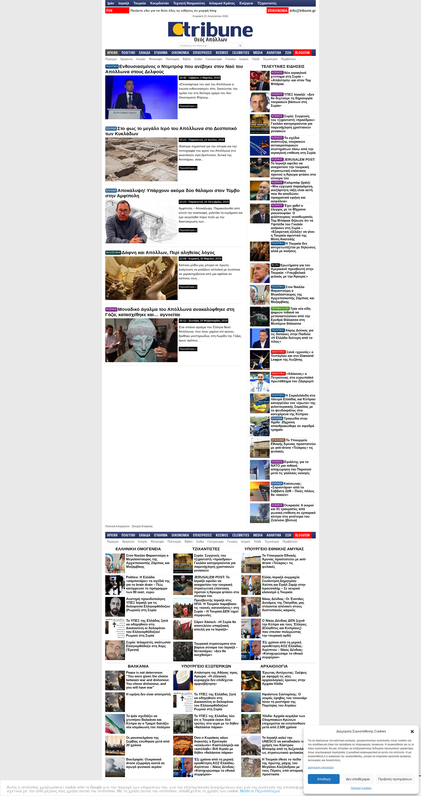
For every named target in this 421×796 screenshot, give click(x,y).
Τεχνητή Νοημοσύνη (189, 3)
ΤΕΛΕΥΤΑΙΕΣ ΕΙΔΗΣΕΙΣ (283, 66)
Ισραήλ (123, 3)
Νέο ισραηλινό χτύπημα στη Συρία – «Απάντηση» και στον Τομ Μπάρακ (291, 78)
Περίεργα (111, 59)
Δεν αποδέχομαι (358, 779)
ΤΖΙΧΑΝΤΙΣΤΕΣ (206, 549)
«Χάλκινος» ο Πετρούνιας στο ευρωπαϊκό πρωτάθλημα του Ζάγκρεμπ (292, 377)
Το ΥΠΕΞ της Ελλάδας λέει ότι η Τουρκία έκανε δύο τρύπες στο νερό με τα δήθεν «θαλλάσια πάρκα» (216, 721)
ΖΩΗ (288, 52)
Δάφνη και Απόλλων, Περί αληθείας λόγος (168, 252)
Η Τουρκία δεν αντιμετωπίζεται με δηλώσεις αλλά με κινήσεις (293, 247)
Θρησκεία (126, 59)
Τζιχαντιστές (267, 3)
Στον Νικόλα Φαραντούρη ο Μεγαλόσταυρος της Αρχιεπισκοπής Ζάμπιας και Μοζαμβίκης (292, 294)
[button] (412, 731)
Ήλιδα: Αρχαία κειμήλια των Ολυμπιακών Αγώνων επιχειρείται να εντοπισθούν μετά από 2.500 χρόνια (283, 721)
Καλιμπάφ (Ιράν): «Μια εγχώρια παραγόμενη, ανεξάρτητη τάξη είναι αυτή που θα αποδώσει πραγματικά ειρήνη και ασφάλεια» (292, 192)
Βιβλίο (187, 59)
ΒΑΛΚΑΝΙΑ (138, 666)
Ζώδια (198, 59)
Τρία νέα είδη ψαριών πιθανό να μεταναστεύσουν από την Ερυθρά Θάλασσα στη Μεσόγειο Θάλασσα (290, 316)
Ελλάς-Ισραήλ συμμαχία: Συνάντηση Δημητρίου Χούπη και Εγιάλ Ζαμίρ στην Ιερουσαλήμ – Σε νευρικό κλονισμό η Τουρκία (283, 584)
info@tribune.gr (303, 10)
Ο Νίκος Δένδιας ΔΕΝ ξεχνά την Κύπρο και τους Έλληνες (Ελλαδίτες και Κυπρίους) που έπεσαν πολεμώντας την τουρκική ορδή (284, 628)
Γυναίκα (230, 59)
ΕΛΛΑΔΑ (144, 52)
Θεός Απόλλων (210, 39)
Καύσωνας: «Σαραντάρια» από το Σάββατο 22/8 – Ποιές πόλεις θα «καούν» (292, 489)
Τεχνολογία (270, 59)
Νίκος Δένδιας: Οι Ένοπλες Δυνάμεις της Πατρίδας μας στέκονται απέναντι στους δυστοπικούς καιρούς (283, 604)
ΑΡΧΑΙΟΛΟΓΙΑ (274, 666)
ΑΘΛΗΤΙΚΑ (274, 52)
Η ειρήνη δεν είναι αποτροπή (148, 694)
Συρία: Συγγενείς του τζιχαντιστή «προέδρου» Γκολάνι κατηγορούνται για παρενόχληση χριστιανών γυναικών (293, 123)
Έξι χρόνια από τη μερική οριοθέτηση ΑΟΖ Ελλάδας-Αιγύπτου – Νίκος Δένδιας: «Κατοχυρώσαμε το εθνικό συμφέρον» (282, 649)
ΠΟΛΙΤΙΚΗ (128, 52)
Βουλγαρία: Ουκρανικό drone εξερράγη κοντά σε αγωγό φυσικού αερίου (145, 763)
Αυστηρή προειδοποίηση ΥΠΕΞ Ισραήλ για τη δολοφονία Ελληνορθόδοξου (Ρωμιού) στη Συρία (148, 604)
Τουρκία (140, 3)
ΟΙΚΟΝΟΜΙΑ (180, 52)
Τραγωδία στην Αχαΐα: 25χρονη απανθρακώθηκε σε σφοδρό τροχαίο (292, 424)
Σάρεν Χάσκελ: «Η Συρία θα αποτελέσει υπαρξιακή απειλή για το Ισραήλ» (215, 625)
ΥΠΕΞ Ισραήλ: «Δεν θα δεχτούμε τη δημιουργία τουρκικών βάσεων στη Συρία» (292, 100)
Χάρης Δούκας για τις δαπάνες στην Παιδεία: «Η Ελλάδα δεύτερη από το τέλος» (292, 335)
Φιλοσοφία (155, 59)
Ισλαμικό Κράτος (222, 3)
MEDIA (258, 52)
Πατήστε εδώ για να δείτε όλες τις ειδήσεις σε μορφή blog (173, 10)
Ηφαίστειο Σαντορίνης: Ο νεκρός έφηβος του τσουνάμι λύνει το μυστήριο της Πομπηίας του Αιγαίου (284, 699)
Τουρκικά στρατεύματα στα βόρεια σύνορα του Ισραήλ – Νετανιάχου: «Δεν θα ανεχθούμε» (216, 649)
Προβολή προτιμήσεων (395, 779)
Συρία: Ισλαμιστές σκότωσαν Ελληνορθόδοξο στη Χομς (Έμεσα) (148, 646)
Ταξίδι (255, 59)
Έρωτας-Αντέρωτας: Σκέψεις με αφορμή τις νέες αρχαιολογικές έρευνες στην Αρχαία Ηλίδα (284, 678)
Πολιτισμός (172, 59)
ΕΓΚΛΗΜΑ (161, 52)
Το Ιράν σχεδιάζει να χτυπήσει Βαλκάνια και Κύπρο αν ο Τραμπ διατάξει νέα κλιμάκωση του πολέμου (148, 721)
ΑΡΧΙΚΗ (112, 52)
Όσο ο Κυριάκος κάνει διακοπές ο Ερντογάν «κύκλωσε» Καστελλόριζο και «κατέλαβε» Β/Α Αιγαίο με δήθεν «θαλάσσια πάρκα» (216, 745)
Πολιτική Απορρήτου (117, 526)
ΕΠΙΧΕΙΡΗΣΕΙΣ (202, 52)
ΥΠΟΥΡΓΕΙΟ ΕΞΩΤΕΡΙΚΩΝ (206, 666)
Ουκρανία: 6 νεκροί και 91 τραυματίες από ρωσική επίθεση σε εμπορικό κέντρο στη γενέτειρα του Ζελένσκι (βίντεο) (293, 512)
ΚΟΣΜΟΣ (222, 52)
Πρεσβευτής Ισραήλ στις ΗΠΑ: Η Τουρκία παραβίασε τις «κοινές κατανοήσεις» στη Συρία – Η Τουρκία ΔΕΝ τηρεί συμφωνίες (216, 607)
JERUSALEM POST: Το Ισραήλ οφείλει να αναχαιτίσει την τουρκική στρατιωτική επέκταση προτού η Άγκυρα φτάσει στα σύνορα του (293, 169)
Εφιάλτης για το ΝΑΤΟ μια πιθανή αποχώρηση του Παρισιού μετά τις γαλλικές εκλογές (291, 467)
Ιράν (110, 3)
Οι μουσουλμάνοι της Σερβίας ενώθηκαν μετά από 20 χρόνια (147, 741)
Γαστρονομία (214, 59)
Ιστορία (140, 59)
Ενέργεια (246, 3)
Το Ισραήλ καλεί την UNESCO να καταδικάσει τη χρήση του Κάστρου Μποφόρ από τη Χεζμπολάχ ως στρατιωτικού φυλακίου (283, 745)
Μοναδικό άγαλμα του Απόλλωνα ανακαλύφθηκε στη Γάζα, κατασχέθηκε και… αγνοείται (169, 312)
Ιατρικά (243, 59)
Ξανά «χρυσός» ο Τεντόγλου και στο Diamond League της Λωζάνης (292, 355)
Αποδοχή (323, 779)
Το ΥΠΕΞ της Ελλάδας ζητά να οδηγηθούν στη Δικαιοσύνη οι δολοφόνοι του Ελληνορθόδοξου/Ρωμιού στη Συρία (147, 628)
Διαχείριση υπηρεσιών (321, 767)
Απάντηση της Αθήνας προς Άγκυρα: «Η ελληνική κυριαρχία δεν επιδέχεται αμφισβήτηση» (216, 678)
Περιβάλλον (288, 59)
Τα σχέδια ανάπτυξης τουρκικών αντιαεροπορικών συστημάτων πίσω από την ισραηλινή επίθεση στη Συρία (293, 145)
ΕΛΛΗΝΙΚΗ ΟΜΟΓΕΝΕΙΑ (138, 549)
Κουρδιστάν (159, 3)
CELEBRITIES (240, 52)
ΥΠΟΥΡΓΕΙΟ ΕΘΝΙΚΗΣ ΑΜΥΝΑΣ (274, 549)
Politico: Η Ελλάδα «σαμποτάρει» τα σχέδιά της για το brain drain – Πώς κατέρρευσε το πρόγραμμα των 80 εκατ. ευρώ (148, 584)
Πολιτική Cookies (361, 788)
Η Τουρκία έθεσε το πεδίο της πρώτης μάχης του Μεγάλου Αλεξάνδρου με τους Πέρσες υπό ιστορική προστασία (282, 766)
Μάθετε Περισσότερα (260, 790)
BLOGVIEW (302, 52)
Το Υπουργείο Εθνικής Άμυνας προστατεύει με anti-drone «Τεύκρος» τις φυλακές (293, 445)
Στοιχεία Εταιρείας (142, 526)
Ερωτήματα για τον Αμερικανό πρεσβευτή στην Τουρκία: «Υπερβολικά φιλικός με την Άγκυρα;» (292, 270)
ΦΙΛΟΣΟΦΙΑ (113, 252)
